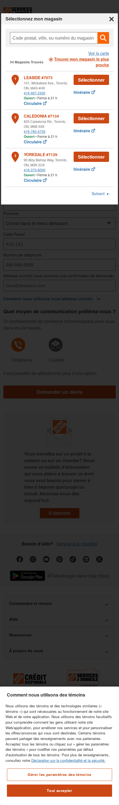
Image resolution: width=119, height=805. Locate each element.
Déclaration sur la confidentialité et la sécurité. (68, 760)
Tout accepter (59, 790)
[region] (59, 746)
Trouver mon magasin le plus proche (81, 62)
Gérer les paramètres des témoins (59, 774)
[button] (103, 38)
